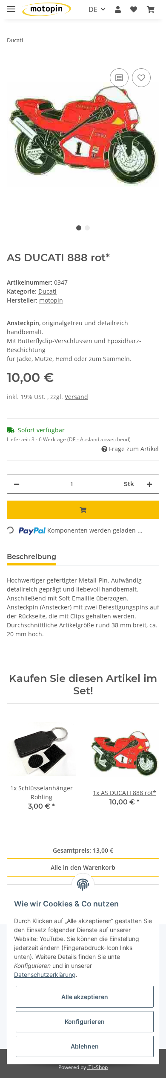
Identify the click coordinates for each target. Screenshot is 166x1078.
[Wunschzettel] (134, 9)
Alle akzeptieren (84, 996)
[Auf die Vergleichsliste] (119, 77)
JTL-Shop (97, 1067)
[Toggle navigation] (11, 5)
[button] (118, 9)
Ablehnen (85, 1046)
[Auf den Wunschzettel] (141, 77)
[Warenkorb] (150, 9)
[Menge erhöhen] (149, 484)
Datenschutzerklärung (45, 974)
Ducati (47, 291)
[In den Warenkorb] (83, 510)
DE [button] (93, 9)
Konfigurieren (85, 1021)
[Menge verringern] (16, 484)
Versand (76, 397)
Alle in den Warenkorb (83, 867)
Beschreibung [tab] (31, 557)
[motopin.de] (46, 9)
